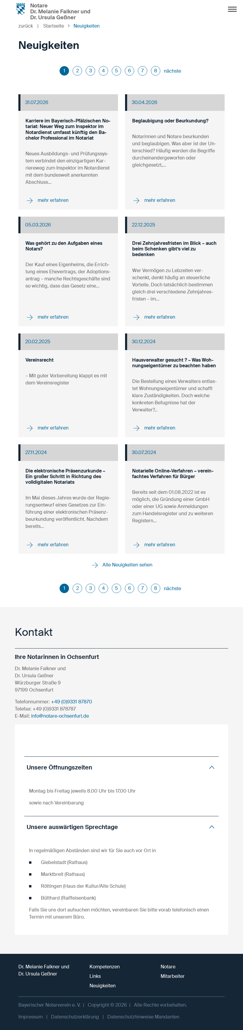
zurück (28, 26)
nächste (172, 71)
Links (95, 976)
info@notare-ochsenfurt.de (60, 716)
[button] (121, 767)
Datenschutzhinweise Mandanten (143, 1017)
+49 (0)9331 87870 (71, 702)
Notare (168, 967)
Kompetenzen (104, 967)
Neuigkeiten (102, 986)
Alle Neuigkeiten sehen (126, 565)
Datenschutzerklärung (75, 1017)
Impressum (30, 1017)
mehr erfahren (52, 200)
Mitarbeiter (173, 976)
